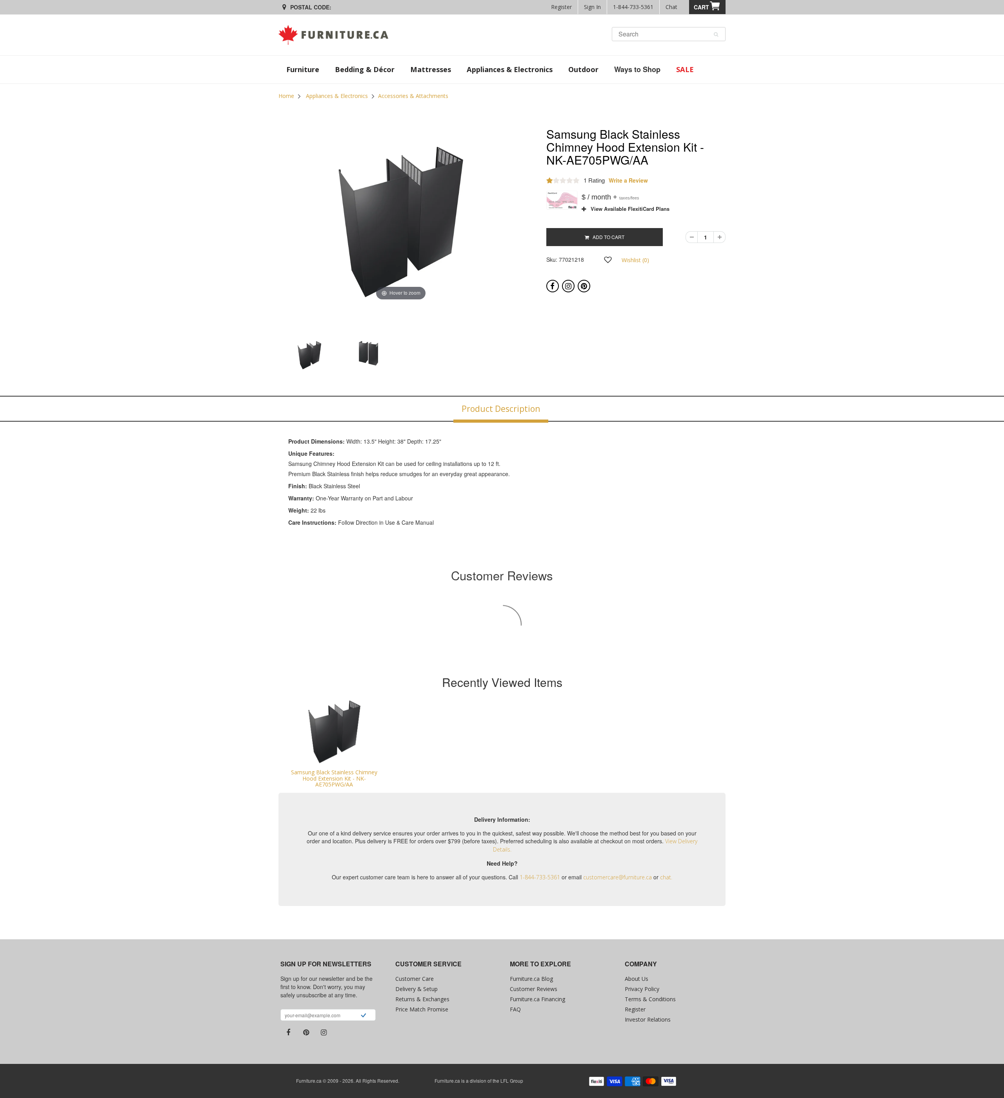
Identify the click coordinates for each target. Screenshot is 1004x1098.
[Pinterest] (584, 286)
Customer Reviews (533, 989)
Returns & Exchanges (422, 999)
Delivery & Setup (416, 989)
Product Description (501, 408)
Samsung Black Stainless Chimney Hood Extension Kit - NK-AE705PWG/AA (334, 778)
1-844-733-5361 (633, 7)
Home (286, 96)
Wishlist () (635, 260)
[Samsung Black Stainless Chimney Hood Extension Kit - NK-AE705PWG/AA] (334, 732)
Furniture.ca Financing (537, 999)
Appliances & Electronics (337, 96)
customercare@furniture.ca (617, 877)
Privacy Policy (642, 989)
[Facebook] (552, 286)
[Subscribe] (363, 1016)
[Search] (715, 34)
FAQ (515, 1009)
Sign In (592, 7)
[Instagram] (568, 286)
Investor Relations (648, 1019)
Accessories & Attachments (413, 96)
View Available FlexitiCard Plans (627, 208)
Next (543, 362)
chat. (666, 877)
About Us (636, 978)
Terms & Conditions (650, 999)
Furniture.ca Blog (531, 978)
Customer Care (414, 978)
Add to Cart (606, 237)
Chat (671, 7)
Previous (258, 362)
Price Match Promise (421, 1009)
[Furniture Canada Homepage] (336, 35)
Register (561, 7)
